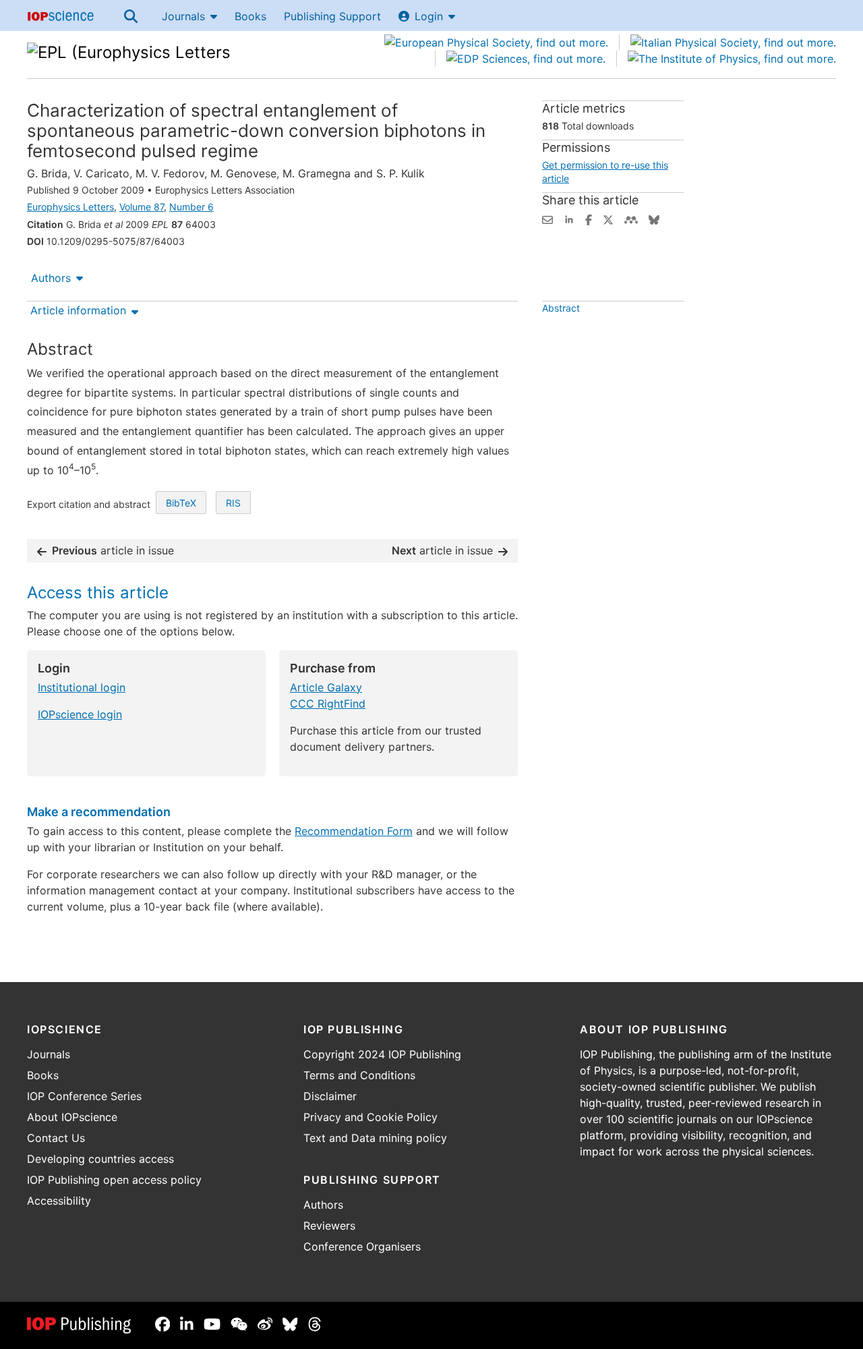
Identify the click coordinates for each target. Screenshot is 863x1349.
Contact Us (56, 1138)
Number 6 (191, 206)
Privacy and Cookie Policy (370, 1117)
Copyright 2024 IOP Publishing (382, 1054)
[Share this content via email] (547, 218)
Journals (183, 16)
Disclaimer (330, 1096)
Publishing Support (332, 16)
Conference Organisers (362, 1246)
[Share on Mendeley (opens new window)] (631, 218)
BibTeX (181, 503)
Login (429, 16)
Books (250, 16)
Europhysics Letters (70, 206)
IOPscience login (80, 714)
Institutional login (81, 687)
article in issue (113, 550)
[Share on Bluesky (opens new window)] (654, 218)
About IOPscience (72, 1117)
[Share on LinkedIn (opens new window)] (569, 218)
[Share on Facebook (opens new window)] (588, 218)
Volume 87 (141, 206)
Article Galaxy (326, 687)
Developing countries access (100, 1159)
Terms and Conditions (359, 1075)
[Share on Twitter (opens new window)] (608, 218)
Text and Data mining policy (375, 1138)
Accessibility (59, 1200)
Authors (51, 278)
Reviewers (329, 1225)
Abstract (561, 308)
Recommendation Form (354, 831)
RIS (233, 503)
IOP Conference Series (84, 1096)
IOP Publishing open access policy (114, 1179)
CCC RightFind (327, 703)
